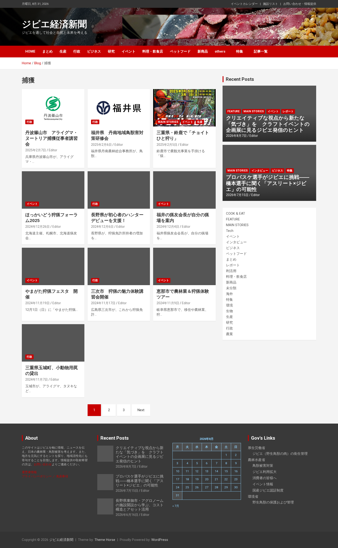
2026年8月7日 (236, 136)
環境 (229, 305)
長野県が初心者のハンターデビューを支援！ (117, 217)
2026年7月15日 (237, 195)
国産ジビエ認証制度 (268, 490)
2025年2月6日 (101, 144)
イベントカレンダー (244, 4)
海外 (229, 294)
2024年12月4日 (168, 226)
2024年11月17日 (103, 303)
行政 (76, 51)
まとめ (47, 51)
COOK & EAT (235, 213)
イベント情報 (262, 484)
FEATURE (233, 111)
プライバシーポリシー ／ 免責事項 (45, 476)
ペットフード (180, 51)
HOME (30, 51)
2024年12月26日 (37, 226)
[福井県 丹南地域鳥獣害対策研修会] (118, 108)
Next (140, 410)
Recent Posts (240, 79)
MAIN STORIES (168, 122)
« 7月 (175, 506)
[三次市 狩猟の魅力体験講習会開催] (118, 266)
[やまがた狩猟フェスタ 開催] (53, 266)
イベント (128, 51)
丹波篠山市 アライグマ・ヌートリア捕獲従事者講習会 (51, 138)
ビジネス (94, 51)
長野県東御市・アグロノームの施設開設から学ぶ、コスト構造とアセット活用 (139, 504)
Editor (53, 150)
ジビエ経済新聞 (54, 24)
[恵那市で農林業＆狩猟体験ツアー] (184, 266)
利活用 (231, 271)
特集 (239, 51)
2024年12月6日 (102, 226)
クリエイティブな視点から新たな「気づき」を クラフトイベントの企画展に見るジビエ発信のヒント (268, 124)
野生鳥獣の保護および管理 (273, 502)
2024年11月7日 (36, 379)
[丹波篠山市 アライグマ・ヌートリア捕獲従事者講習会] (53, 108)
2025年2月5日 (167, 144)
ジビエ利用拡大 (264, 472)
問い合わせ (44, 464)
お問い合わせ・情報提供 (299, 4)
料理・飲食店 (152, 51)
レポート (288, 111)
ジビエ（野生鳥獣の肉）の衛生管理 (280, 454)
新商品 (203, 51)
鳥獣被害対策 (262, 466)
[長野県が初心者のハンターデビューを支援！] (118, 190)
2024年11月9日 (168, 303)
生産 (63, 51)
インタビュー (260, 170)
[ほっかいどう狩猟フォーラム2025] (53, 190)
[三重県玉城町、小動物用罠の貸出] (53, 343)
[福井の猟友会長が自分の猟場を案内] (184, 190)
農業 (229, 334)
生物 (229, 311)
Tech (229, 231)
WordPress (159, 540)
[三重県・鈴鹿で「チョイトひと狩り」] (184, 108)
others (220, 51)
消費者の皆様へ (264, 478)
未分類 (231, 288)
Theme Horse (105, 540)
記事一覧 (261, 51)
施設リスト (270, 4)
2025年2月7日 (35, 150)
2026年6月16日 (127, 515)
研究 (111, 51)
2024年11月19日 (37, 303)
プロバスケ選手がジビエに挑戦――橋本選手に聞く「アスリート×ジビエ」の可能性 (267, 183)
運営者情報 (29, 472)
